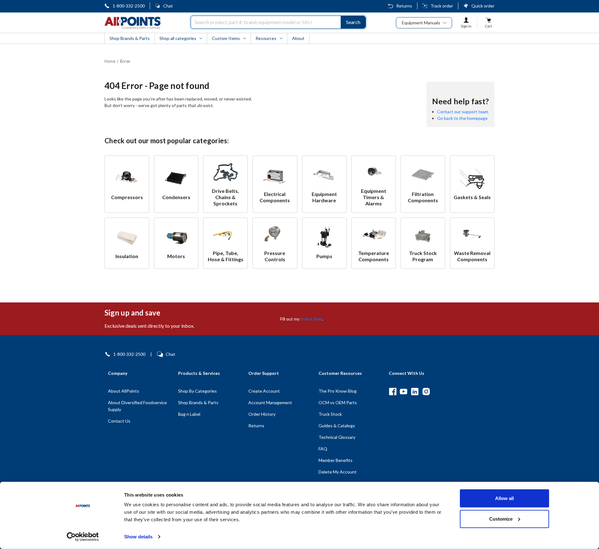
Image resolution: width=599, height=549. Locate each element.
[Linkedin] (415, 391)
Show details (138, 536)
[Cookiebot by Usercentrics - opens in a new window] (83, 537)
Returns (404, 5)
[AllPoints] (133, 23)
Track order (442, 5)
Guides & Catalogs (337, 425)
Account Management (270, 402)
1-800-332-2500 (129, 5)
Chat (168, 5)
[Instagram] (426, 391)
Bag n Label (189, 414)
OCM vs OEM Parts (338, 402)
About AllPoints (123, 391)
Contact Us (119, 421)
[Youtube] (403, 391)
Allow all (504, 498)
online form (311, 318)
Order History (261, 414)
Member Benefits (336, 460)
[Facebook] (393, 391)
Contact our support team (462, 111)
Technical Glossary (337, 437)
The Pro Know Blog (338, 391)
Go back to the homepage (462, 118)
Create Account (264, 391)
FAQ (323, 448)
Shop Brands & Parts (198, 402)
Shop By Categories (197, 391)
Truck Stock (330, 414)
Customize (501, 518)
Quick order (482, 5)
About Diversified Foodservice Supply (137, 406)
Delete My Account (338, 471)
